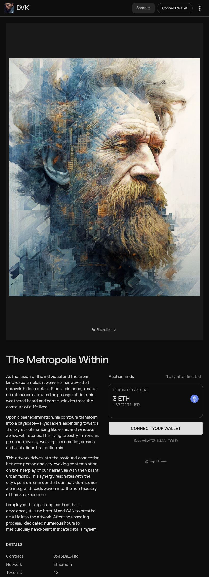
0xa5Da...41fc (66, 556)
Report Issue (157, 461)
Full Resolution (102, 330)
